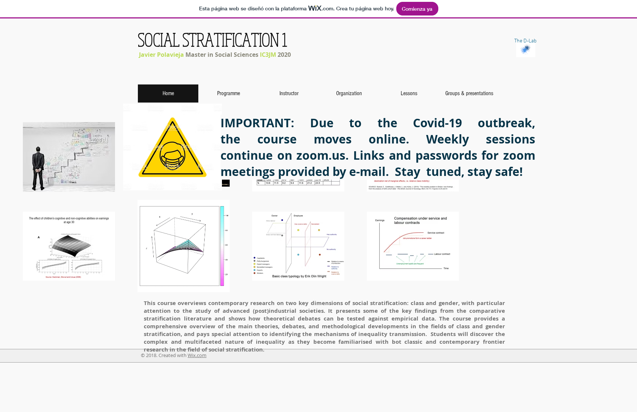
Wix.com (197, 355)
